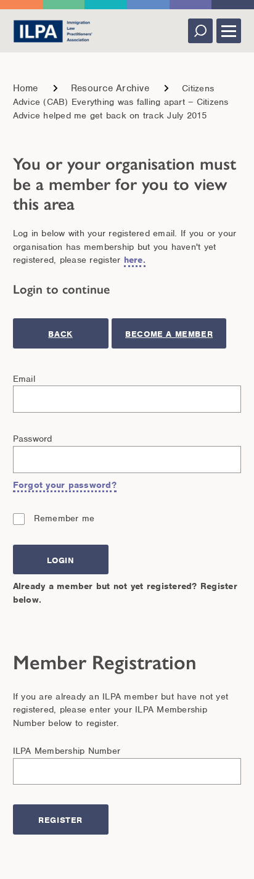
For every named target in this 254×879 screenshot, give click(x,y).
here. (134, 259)
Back (60, 334)
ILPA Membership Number (67, 750)
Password (32, 438)
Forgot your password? (65, 484)
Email (24, 378)
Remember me (64, 518)
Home (25, 88)
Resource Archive (110, 88)
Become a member (169, 334)
